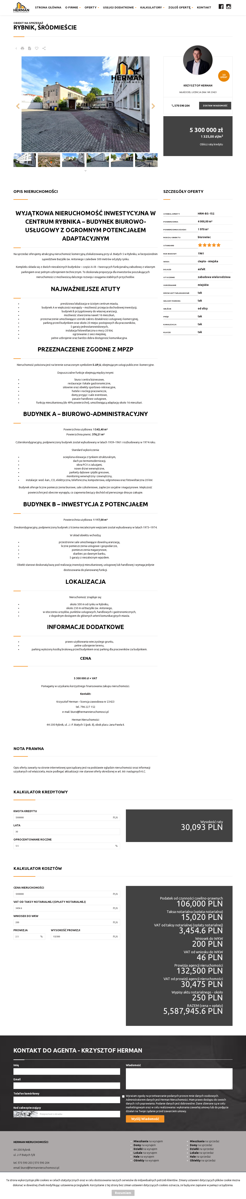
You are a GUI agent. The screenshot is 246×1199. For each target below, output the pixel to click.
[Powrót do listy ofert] (16, 48)
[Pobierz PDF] (29, 48)
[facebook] (221, 7)
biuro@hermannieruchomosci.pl (90, 711)
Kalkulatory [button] (151, 7)
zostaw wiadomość (215, 105)
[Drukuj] (22, 48)
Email (17, 1079)
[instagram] (228, 7)
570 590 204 (181, 105)
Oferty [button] (91, 7)
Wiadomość (133, 1065)
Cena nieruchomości (28, 887)
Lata (16, 825)
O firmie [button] (72, 7)
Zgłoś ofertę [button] (179, 7)
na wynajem (148, 1141)
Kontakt (204, 7)
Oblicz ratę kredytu (211, 144)
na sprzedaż (204, 1141)
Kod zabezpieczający (27, 1107)
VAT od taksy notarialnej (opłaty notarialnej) (49, 901)
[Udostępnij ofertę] (44, 48)
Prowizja (20, 930)
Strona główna (48, 7)
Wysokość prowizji (65, 930)
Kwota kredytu (25, 811)
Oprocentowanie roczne (32, 839)
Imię (16, 1065)
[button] (24, 104)
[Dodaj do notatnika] (37, 48)
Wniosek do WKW (25, 916)
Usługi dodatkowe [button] (119, 7)
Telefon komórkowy (26, 1093)
